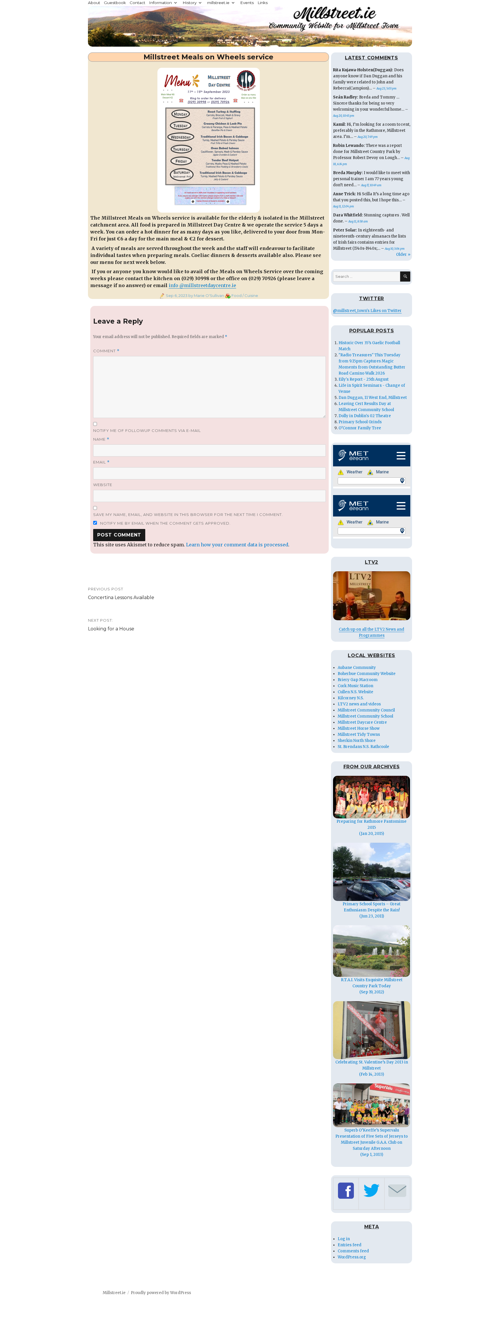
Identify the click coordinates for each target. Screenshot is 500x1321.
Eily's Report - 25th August (364, 379)
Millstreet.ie (114, 1292)
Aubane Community (357, 667)
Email (101, 462)
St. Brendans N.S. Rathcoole (363, 746)
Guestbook (115, 2)
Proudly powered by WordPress (161, 1292)
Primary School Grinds (360, 421)
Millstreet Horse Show (359, 728)
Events (247, 2)
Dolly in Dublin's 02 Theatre (365, 415)
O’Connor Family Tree (360, 428)
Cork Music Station (355, 685)
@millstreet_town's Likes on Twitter (367, 310)
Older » (403, 254)
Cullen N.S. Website (355, 691)
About (94, 2)
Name (101, 439)
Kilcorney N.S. (351, 698)
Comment (106, 351)
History (189, 2)
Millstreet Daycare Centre (362, 722)
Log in (344, 1238)
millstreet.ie (218, 2)
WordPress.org (352, 1257)
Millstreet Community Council (366, 710)
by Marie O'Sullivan (206, 295)
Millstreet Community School (365, 716)
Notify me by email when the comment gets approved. (165, 523)
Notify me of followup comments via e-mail (147, 430)
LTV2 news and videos (359, 704)
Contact (137, 2)
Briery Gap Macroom (358, 679)
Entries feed (349, 1244)
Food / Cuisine (244, 295)
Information (160, 2)
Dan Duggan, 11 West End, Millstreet (373, 397)
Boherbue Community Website (367, 673)
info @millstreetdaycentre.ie (202, 285)
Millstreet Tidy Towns (359, 734)
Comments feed (353, 1251)
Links (263, 2)
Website (102, 484)
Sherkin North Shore (357, 740)
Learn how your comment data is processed (237, 545)
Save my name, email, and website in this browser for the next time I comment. (188, 514)
